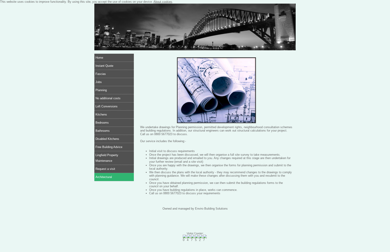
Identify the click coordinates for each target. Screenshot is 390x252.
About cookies (162, 1)
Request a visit (105, 169)
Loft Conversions (106, 106)
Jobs (98, 82)
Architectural (103, 177)
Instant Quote (104, 65)
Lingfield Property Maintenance (106, 157)
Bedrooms (102, 122)
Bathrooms (102, 130)
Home (99, 57)
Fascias (100, 74)
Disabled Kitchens (107, 139)
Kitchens (101, 114)
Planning (101, 90)
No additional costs (108, 98)
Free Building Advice (108, 147)
